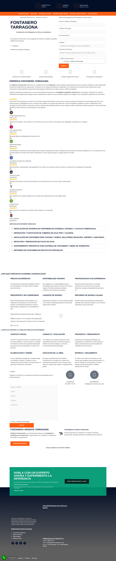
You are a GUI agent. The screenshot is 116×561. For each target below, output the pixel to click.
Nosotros (33, 13)
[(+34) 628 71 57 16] (38, 6)
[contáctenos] (59, 6)
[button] (58, 229)
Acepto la (74, 61)
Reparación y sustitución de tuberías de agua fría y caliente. (44, 233)
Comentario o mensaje (66, 49)
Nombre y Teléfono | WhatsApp (68, 21)
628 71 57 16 (14, 325)
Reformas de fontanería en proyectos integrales (38, 250)
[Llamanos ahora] (4, 557)
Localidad (62, 42)
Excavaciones (92, 13)
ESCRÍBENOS (94, 382)
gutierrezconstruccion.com (27, 17)
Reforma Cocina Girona (78, 13)
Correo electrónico (64, 35)
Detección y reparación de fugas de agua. (34, 242)
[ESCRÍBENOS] (94, 375)
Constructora (24, 13)
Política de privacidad (77, 61)
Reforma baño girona (60, 13)
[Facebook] (12, 543)
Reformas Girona (45, 13)
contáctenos (66, 5)
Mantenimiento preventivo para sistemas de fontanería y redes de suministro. (52, 246)
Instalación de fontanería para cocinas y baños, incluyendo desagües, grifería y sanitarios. (59, 237)
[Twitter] (20, 543)
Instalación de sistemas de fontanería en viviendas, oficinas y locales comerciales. (55, 229)
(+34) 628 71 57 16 (45, 5)
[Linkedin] (24, 543)
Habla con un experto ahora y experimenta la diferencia (33, 475)
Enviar (63, 66)
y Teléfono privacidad (65, 28)
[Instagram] (16, 543)
